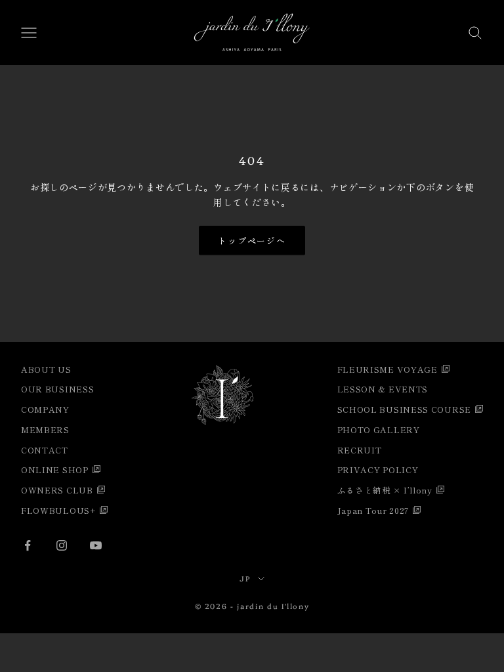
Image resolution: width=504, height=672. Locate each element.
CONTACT (44, 450)
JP (245, 578)
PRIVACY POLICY (378, 469)
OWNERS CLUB (57, 490)
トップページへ (252, 240)
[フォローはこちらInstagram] (61, 545)
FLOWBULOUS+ (58, 510)
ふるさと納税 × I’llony (384, 490)
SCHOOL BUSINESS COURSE (404, 409)
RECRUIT (359, 450)
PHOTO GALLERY (378, 429)
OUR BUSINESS (57, 389)
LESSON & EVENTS (383, 389)
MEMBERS (45, 429)
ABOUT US (46, 369)
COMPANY (45, 409)
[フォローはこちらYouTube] (95, 545)
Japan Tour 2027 (373, 510)
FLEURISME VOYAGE (387, 369)
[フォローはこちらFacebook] (27, 545)
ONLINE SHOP (55, 469)
